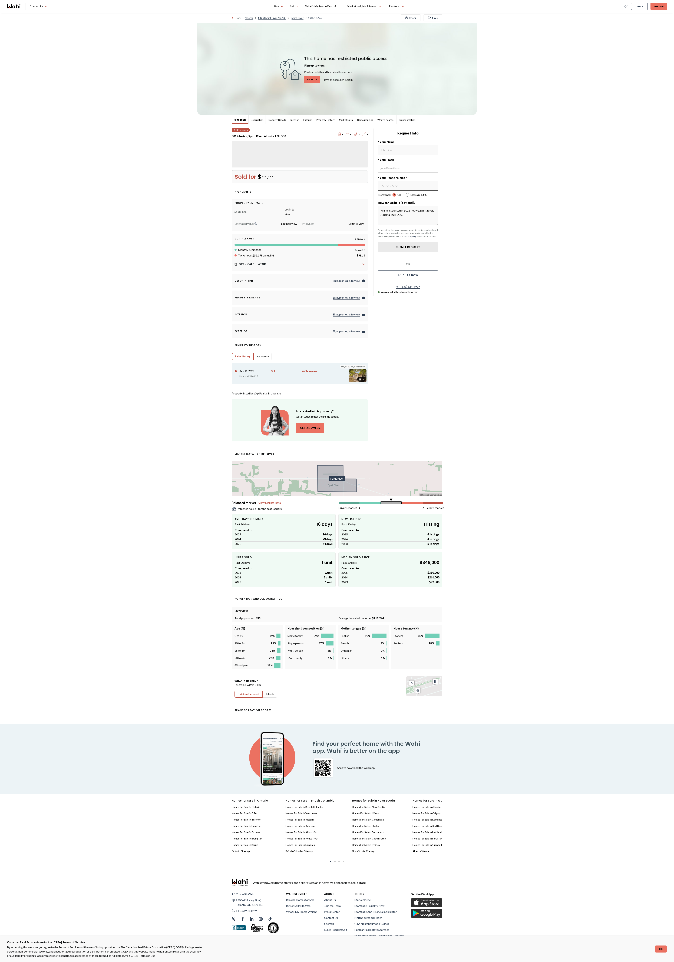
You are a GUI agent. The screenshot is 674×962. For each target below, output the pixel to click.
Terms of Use (147, 955)
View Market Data (269, 502)
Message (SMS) (419, 194)
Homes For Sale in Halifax (365, 825)
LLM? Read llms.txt (335, 929)
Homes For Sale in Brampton (247, 838)
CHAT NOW (410, 275)
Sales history (242, 356)
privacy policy (410, 236)
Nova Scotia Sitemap (363, 851)
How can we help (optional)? (396, 202)
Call (399, 194)
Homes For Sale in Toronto (246, 819)
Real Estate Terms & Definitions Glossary (379, 935)
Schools (270, 694)
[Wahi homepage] (14, 6)
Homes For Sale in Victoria (300, 819)
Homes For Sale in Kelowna (300, 825)
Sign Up (659, 6)
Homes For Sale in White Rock (302, 838)
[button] (255, 223)
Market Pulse (362, 899)
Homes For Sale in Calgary (426, 813)
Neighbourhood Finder (368, 917)
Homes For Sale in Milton (365, 813)
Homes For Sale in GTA (244, 813)
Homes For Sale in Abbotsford (302, 832)
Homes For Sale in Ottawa (246, 832)
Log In (349, 79)
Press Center (332, 911)
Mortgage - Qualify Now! (369, 905)
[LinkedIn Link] (251, 919)
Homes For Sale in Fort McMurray (430, 838)
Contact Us (331, 917)
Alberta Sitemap (421, 851)
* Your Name (386, 142)
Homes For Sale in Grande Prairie (430, 844)
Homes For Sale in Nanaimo (300, 844)
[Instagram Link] (261, 919)
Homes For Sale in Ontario (246, 806)
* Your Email (386, 160)
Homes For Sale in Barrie (245, 844)
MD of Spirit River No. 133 (272, 17)
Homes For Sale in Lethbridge (428, 832)
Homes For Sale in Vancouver (301, 813)
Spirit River (297, 17)
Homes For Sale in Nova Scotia (368, 806)
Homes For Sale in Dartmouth (368, 832)
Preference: (384, 194)
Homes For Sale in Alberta (426, 806)
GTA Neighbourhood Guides (371, 923)
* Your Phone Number (392, 177)
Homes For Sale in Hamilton (246, 825)
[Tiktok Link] (270, 919)
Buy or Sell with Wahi (298, 905)
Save (435, 18)
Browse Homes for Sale (300, 899)
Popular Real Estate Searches (371, 929)
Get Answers (310, 427)
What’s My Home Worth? (301, 911)
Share (412, 18)
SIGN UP (312, 79)
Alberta (249, 17)
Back (238, 17)
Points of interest (248, 694)
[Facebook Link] (242, 919)
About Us (330, 899)
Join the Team (332, 905)
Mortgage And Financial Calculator (375, 911)
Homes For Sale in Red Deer (427, 825)
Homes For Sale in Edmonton (428, 819)
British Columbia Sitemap (299, 851)
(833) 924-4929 (410, 286)
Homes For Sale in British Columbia (304, 806)
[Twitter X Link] (233, 919)
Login (640, 6)
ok (661, 949)
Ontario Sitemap (241, 851)
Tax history (263, 356)
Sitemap (329, 923)
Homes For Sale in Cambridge (368, 819)
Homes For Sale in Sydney (366, 844)
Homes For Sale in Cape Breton (369, 838)
